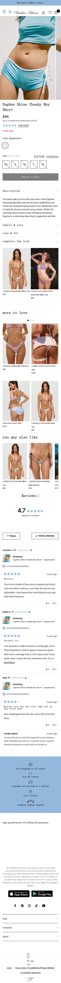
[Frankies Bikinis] (26, 12)
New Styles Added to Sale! (30, 3)
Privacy (30, 885)
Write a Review (48, 536)
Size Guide (39, 156)
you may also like (20, 437)
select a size (30, 177)
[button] (10, 12)
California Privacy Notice (42, 967)
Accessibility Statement (30, 973)
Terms (54, 882)
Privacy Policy (21, 968)
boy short (35, 199)
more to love (15, 313)
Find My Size (52, 156)
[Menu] (4, 12)
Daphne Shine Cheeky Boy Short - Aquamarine (34, 560)
